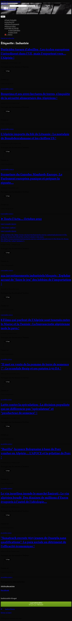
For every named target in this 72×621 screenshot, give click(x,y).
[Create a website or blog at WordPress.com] (1, 609)
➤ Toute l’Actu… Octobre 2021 (21, 219)
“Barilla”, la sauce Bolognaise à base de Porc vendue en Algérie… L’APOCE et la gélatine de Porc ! (36, 453)
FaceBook (5, 590)
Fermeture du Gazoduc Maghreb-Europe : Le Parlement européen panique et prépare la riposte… (31, 179)
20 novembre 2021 (7, 129)
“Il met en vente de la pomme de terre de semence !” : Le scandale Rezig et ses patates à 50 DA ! (35, 366)
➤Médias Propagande (11, 24)
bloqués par (36, 604)
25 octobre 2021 (6, 359)
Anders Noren (10, 609)
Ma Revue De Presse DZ (8, 9)
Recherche (4, 4)
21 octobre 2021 (6, 533)
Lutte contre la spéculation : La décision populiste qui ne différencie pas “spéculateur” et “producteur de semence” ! (35, 409)
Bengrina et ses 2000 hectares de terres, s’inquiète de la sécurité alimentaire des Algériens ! (35, 96)
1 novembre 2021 (6, 271)
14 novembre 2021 (7, 169)
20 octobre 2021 (6, 577)
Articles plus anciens (8, 586)
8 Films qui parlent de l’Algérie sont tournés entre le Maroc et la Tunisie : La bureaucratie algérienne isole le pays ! (35, 324)
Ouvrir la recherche (7, 38)
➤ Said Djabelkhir (14, 31)
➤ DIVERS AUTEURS (11, 28)
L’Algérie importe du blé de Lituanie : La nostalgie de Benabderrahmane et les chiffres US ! (35, 136)
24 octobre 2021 (6, 400)
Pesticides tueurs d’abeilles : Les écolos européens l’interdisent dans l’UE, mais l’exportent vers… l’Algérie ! (35, 54)
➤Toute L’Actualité (10, 20)
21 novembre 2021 (7, 89)
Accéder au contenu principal (10, 2)
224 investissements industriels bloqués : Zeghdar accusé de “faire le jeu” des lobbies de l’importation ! (36, 280)
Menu (3, 16)
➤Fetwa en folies (10, 26)
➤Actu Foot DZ (9, 22)
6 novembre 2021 (6, 214)
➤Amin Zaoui (12, 33)
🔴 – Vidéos (8, 35)
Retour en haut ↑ (6, 613)
